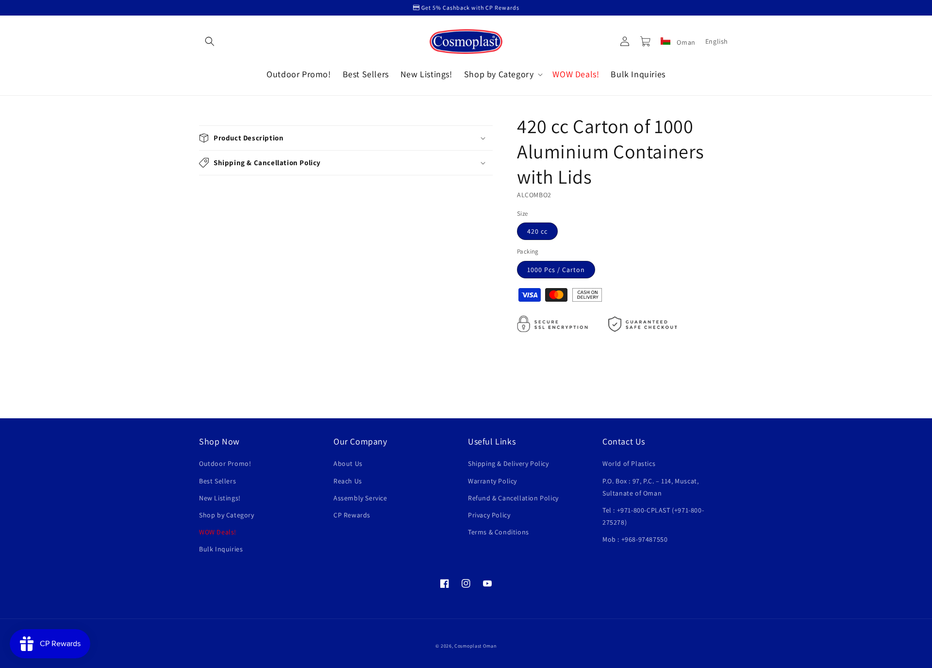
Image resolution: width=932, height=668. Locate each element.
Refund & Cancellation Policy (513, 498)
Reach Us (347, 481)
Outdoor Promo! (225, 463)
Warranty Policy (492, 481)
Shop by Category (226, 515)
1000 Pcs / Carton (556, 269)
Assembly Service (360, 498)
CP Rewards (351, 515)
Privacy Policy (489, 515)
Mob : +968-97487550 (634, 539)
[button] (209, 41)
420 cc (537, 231)
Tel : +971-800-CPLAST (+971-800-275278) (653, 516)
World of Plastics (628, 463)
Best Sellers (217, 481)
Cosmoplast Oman (475, 646)
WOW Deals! (217, 532)
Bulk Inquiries (221, 549)
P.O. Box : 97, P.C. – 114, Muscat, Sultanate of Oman (650, 487)
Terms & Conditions (498, 532)
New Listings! (220, 498)
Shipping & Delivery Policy (508, 463)
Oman (685, 42)
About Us (348, 463)
